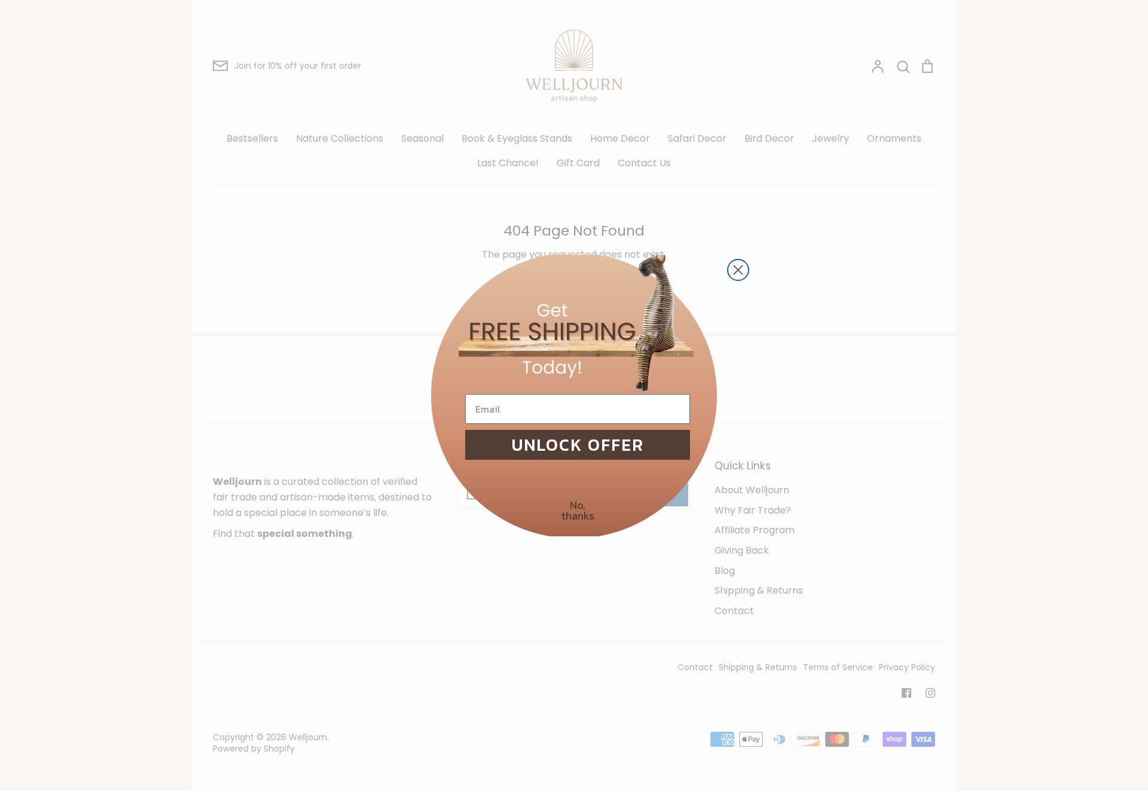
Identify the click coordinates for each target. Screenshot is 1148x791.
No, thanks (577, 510)
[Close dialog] (738, 269)
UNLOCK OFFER (578, 444)
